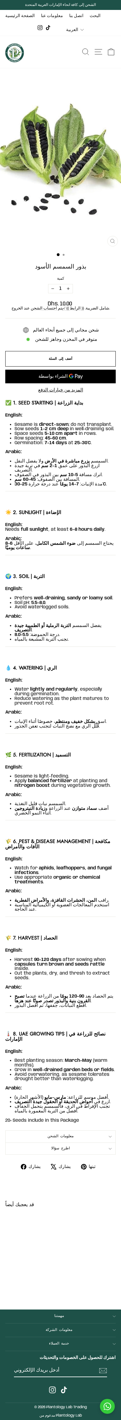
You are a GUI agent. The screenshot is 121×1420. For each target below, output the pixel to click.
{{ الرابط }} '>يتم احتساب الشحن (57, 308)
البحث (95, 16)
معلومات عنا (52, 16)
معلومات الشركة (59, 1330)
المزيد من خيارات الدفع (60, 390)
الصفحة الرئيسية (20, 16)
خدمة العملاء (59, 1344)
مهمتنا (59, 1316)
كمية (60, 279)
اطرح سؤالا (60, 1148)
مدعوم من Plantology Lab (60, 1415)
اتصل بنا (76, 16)
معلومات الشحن (60, 1136)
